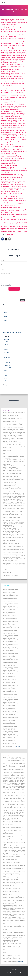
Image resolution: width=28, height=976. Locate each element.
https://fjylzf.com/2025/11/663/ (13, 191)
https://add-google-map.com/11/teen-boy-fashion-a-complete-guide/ (13, 90)
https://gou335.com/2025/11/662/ (16, 210)
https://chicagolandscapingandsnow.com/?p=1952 (13, 158)
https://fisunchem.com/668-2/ (14, 188)
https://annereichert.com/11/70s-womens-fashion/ (13, 94)
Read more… (6, 577)
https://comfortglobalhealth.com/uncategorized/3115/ (13, 168)
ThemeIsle (19, 972)
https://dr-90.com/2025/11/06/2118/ (9, 149)
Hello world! (18, 332)
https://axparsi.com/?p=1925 (8, 181)
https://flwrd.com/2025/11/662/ (8, 195)
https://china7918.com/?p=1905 (8, 162)
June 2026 (6, 344)
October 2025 (7, 365)
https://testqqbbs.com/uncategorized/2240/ (11, 156)
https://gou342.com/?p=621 (7, 212)
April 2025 (6, 380)
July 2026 (6, 341)
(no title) (5, 308)
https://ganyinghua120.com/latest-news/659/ (11, 202)
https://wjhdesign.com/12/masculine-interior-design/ (13, 50)
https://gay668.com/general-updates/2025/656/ (12, 203)
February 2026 (7, 354)
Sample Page (14, 969)
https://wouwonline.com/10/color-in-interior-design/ (13, 52)
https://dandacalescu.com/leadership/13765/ (11, 174)
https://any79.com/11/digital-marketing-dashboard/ (13, 95)
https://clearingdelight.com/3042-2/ (9, 165)
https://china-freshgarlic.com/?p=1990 (10, 160)
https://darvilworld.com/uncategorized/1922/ (11, 177)
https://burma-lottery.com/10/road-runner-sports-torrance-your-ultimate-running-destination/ (12, 142)
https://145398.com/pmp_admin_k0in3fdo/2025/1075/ (14, 231)
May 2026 (6, 347)
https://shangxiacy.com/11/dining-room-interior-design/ (14, 48)
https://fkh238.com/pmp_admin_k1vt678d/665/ (12, 193)
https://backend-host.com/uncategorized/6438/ (12, 175)
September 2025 (7, 367)
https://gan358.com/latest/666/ (18, 200)
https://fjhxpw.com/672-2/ (7, 189)
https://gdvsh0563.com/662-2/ (8, 205)
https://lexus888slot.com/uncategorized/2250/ (12, 155)
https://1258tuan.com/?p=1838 (12, 182)
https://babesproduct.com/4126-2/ (9, 179)
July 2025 (6, 373)
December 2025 (7, 360)
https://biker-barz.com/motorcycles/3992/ (15, 148)
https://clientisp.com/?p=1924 (8, 167)
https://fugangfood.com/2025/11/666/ (9, 198)
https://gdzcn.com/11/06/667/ (8, 207)
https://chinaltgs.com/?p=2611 (8, 163)
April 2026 (6, 349)
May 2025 (6, 378)
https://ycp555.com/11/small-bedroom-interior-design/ (13, 54)
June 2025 (6, 375)
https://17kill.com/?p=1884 (7, 184)
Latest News (10, 234)
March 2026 (6, 352)
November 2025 (7, 362)
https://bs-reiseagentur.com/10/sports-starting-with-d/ (13, 137)
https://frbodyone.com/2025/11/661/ (9, 196)
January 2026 (7, 357)
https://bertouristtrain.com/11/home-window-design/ (13, 120)
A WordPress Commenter (8, 332)
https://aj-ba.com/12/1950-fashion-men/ (13, 92)
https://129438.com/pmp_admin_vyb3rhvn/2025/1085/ (14, 226)
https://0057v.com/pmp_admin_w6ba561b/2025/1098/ (14, 214)
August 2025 (6, 370)
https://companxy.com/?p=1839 (8, 170)
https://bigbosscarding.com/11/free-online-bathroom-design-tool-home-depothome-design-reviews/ (13, 127)
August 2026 (6, 339)
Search (4, 297)
